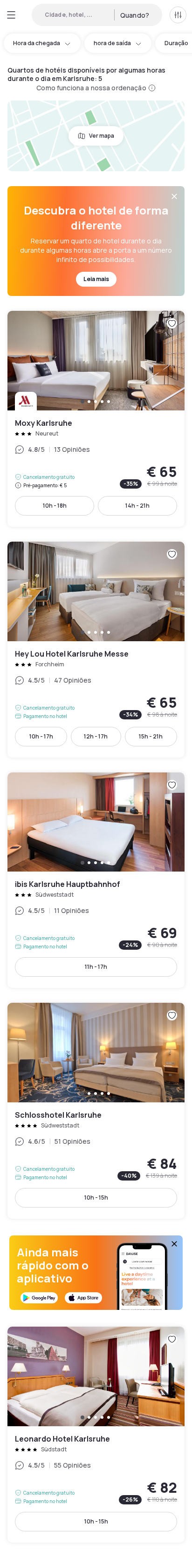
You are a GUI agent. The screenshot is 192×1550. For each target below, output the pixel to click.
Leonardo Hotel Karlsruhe (96, 1435)
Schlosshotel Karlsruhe (96, 1111)
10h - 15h (96, 1197)
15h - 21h (151, 736)
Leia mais (96, 279)
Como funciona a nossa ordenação (91, 87)
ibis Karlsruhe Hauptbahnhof (96, 880)
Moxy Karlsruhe (96, 419)
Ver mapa (101, 136)
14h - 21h (137, 506)
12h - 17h (96, 736)
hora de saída (112, 43)
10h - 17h (41, 736)
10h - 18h (55, 506)
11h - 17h (96, 967)
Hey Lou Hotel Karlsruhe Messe (96, 650)
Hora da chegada (36, 43)
